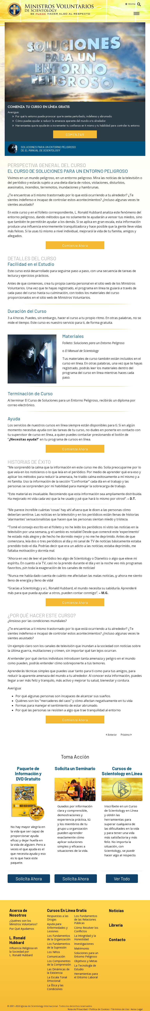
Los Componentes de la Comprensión (59, 962)
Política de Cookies (99, 1009)
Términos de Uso (120, 1009)
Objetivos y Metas (85, 961)
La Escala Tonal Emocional (57, 979)
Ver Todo (122, 878)
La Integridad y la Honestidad (85, 937)
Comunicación (56, 956)
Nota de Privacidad (78, 1009)
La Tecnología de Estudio (85, 967)
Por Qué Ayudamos (21, 929)
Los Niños (53, 952)
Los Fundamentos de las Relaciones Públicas (85, 919)
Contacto (117, 939)
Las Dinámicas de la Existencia (58, 971)
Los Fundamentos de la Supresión (58, 945)
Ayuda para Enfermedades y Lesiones (57, 927)
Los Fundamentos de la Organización (59, 937)
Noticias (116, 910)
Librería (116, 925)
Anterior (112, 734)
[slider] (71, 98)
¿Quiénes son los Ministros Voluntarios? (23, 922)
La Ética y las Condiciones (55, 987)
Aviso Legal (137, 1009)
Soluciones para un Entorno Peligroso (86, 954)
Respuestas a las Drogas (57, 917)
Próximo (125, 734)
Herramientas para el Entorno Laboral (86, 975)
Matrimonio (81, 948)
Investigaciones (84, 944)
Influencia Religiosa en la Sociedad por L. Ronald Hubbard (23, 951)
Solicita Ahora (29, 878)
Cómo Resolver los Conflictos (86, 929)
